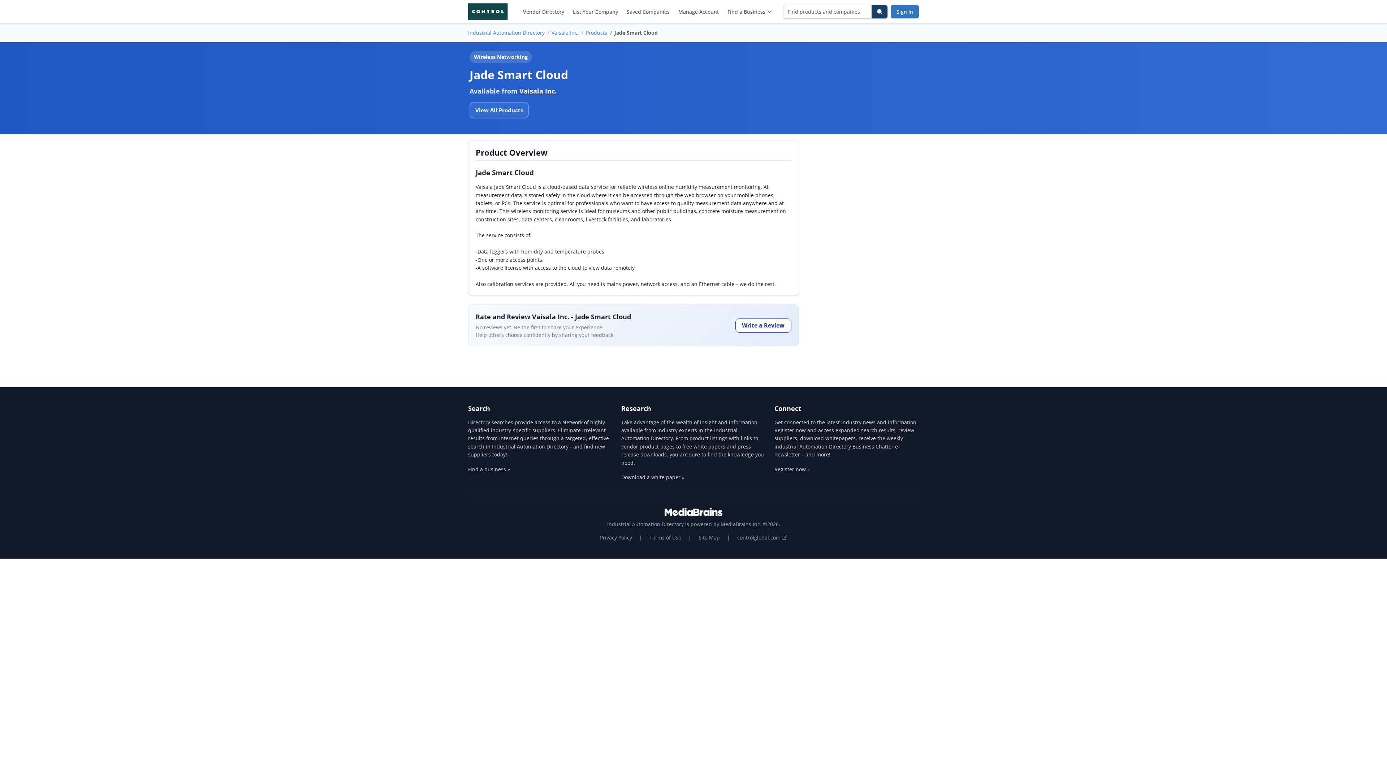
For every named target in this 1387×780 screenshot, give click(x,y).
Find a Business (746, 11)
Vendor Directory (543, 11)
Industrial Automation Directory (506, 32)
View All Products (499, 110)
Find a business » (489, 469)
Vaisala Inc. (565, 32)
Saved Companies (648, 11)
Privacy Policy (616, 537)
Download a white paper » (652, 477)
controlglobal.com (759, 537)
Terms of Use (665, 537)
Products (596, 32)
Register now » (792, 469)
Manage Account (698, 11)
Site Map (709, 537)
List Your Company (595, 11)
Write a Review (763, 325)
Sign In (904, 11)
